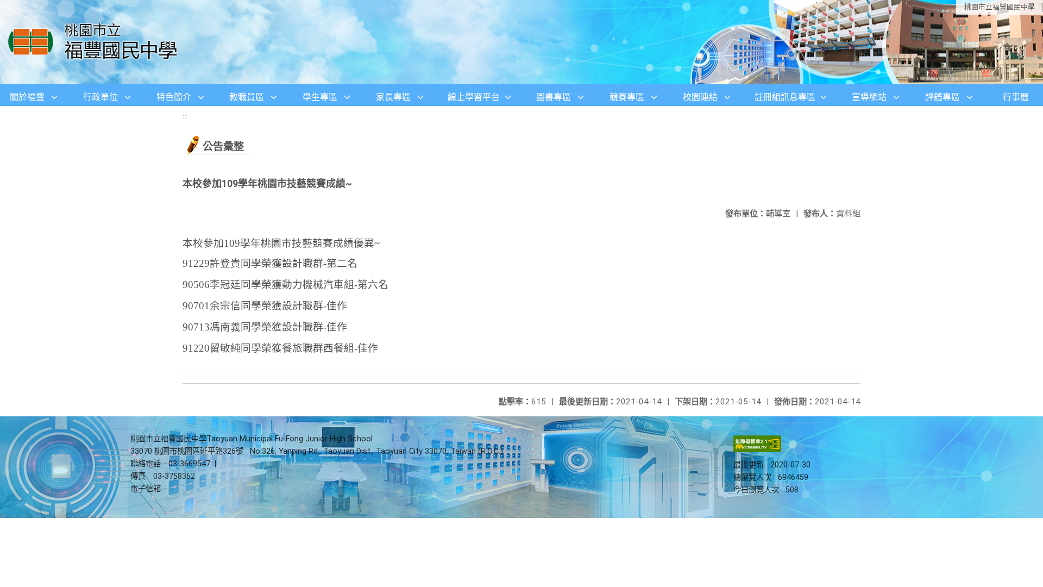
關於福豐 (27, 97)
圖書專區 (553, 97)
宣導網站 (869, 97)
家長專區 (393, 97)
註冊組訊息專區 (785, 97)
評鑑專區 (942, 97)
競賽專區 (627, 97)
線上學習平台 (474, 97)
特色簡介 (173, 97)
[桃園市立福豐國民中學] (96, 42)
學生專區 (320, 97)
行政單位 (100, 97)
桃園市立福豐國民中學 (999, 7)
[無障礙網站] (757, 449)
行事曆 (1016, 97)
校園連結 (700, 97)
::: (185, 117)
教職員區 (246, 97)
